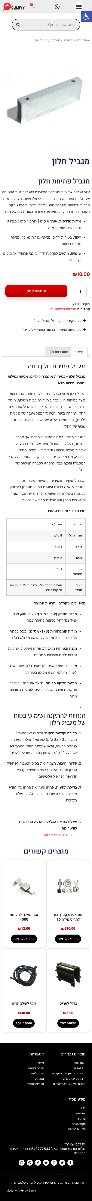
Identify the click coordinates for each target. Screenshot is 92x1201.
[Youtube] (46, 1163)
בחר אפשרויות (68, 938)
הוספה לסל (36, 291)
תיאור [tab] (79, 352)
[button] (86, 16)
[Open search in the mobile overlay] (46, 25)
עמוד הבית (83, 40)
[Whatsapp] (54, 1163)
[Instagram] (22, 1163)
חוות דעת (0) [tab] (58, 352)
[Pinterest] (30, 1163)
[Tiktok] (38, 1163)
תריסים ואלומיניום (61, 40)
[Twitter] (62, 1163)
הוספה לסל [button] (68, 1023)
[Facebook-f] (70, 1163)
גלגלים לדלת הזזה (56, 835)
